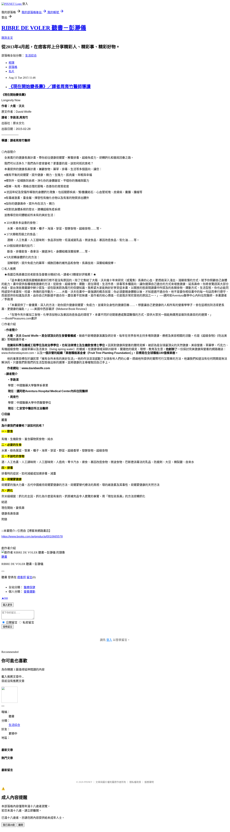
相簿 (11, 62)
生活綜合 (31, 55)
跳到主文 (7, 37)
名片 (11, 71)
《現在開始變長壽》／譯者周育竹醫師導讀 (50, 86)
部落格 (13, 67)
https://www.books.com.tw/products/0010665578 (32, 536)
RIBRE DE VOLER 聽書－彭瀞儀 (43, 28)
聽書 (4, 556)
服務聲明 (149, 782)
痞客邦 (21, 577)
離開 (20, 825)
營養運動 (29, 591)
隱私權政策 (135, 782)
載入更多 (7, 605)
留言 (29, 577)
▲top (4, 597)
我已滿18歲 (9, 825)
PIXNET (88, 782)
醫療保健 (29, 587)
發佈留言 (7, 626)
